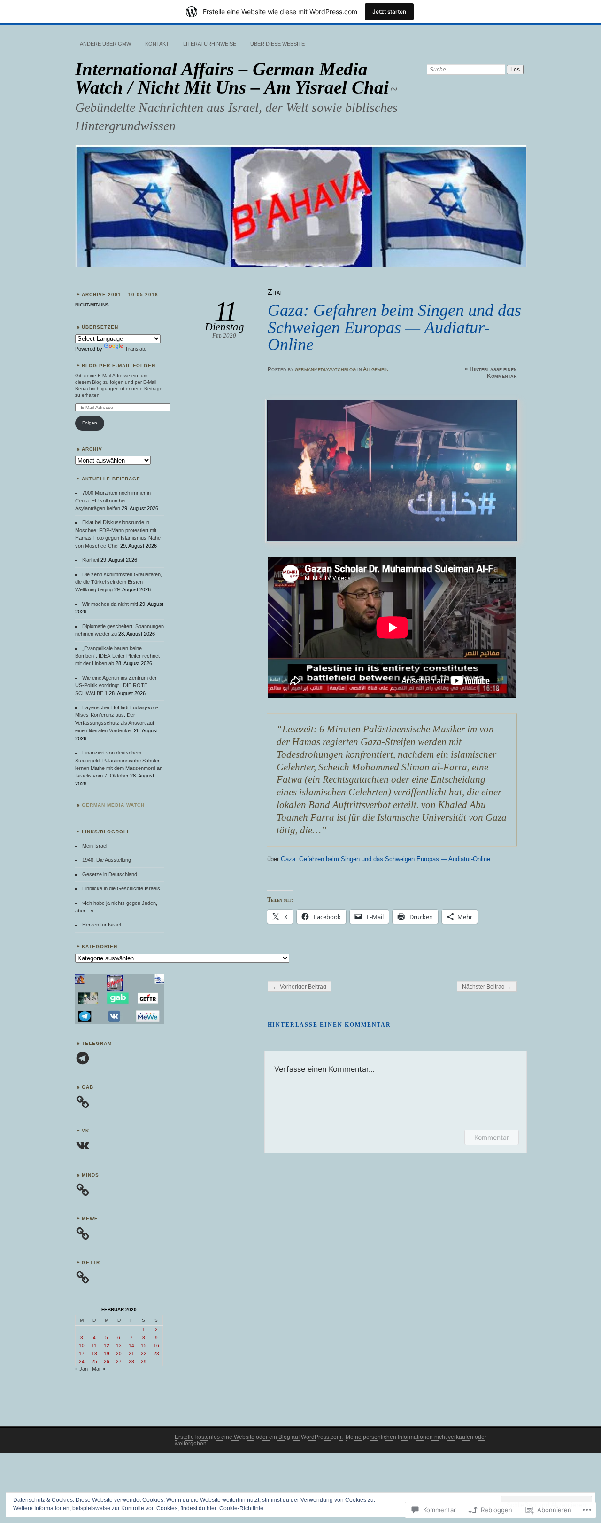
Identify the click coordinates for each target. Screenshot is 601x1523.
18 (94, 1353)
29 (143, 1361)
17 (82, 1353)
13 (119, 1345)
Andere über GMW (105, 44)
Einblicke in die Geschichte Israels (121, 888)
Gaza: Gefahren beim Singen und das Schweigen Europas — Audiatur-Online (385, 859)
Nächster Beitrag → (487, 986)
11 (94, 1345)
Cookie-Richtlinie (241, 1508)
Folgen (89, 422)
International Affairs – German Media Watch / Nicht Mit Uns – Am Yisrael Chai (232, 78)
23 (156, 1353)
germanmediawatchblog (325, 369)
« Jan (81, 1369)
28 (131, 1361)
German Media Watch (113, 805)
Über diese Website (277, 44)
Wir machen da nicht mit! (110, 604)
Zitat (275, 292)
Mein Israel (94, 845)
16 (156, 1345)
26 (106, 1361)
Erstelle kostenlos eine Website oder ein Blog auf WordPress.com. (259, 1437)
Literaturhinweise (209, 44)
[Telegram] (82, 1058)
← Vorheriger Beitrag (299, 986)
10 (82, 1345)
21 (131, 1353)
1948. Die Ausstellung (106, 860)
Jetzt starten (389, 11)
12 (106, 1345)
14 (131, 1345)
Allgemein (376, 369)
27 (119, 1361)
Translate (135, 349)
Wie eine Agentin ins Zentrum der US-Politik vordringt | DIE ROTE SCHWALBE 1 (116, 685)
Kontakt (157, 44)
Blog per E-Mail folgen (118, 365)
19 (106, 1353)
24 (82, 1361)
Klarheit (90, 560)
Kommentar (491, 1137)
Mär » (98, 1369)
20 (119, 1353)
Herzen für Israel (101, 924)
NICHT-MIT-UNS (92, 304)
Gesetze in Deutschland (109, 874)
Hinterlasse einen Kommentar (493, 372)
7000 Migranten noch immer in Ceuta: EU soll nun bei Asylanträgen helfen (113, 500)
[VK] (82, 1145)
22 (143, 1353)
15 (143, 1345)
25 (94, 1361)
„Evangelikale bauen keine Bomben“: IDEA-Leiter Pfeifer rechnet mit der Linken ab (117, 656)
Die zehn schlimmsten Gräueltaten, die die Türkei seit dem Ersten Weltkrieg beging (118, 582)
